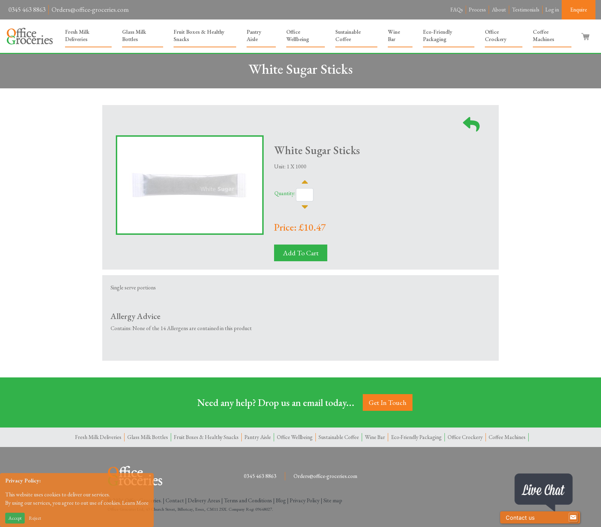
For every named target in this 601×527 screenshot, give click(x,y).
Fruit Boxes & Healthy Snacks (199, 35)
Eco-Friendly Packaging (437, 35)
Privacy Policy (305, 500)
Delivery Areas (204, 500)
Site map (332, 500)
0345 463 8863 (27, 9)
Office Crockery (495, 35)
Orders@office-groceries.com (90, 9)
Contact (175, 500)
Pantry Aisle (254, 35)
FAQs (456, 9)
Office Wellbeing (297, 35)
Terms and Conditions (248, 500)
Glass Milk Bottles (134, 35)
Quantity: (284, 193)
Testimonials (525, 9)
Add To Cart (301, 252)
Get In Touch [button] (388, 402)
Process (477, 9)
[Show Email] (573, 517)
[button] (586, 36)
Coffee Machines (543, 35)
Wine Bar (394, 35)
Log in (552, 9)
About (499, 9)
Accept (15, 518)
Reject (35, 518)
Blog (281, 500)
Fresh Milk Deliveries (77, 35)
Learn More (135, 502)
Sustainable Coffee (348, 35)
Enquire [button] (578, 9)
